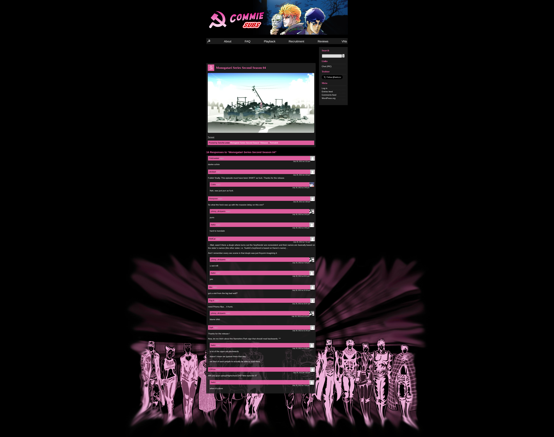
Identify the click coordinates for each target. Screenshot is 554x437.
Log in (324, 88)
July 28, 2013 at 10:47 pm (301, 304)
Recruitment (296, 41)
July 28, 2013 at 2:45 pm (300, 228)
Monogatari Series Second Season (244, 143)
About (227, 41)
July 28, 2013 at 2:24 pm (301, 175)
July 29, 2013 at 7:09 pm (300, 385)
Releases (264, 143)
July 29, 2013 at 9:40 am (300, 348)
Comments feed (329, 95)
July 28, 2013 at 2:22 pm (301, 161)
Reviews (323, 41)
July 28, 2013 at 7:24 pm (300, 263)
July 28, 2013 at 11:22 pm (300, 316)
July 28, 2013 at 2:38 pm (301, 202)
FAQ (247, 41)
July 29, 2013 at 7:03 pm (301, 372)
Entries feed (327, 91)
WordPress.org (328, 98)
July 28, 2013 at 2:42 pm (300, 214)
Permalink (274, 143)
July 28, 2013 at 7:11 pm (301, 242)
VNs (344, 41)
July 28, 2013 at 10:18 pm (301, 290)
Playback (269, 41)
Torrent (211, 137)
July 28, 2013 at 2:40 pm (300, 187)
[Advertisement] (261, 53)
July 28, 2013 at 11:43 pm (301, 330)
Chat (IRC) (327, 66)
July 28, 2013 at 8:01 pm (300, 276)
